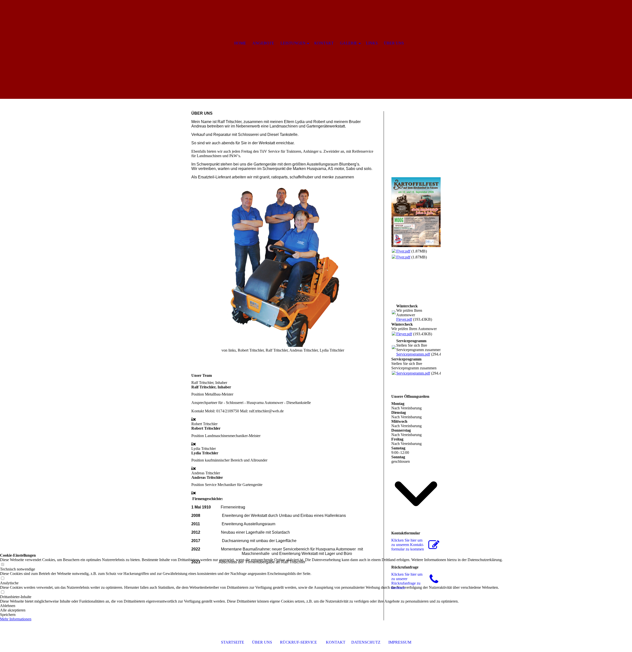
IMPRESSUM (399, 642)
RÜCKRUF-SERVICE (298, 642)
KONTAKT (335, 642)
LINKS (372, 43)
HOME (240, 43)
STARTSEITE (232, 642)
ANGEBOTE (263, 43)
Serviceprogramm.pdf (413, 354)
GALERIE (348, 43)
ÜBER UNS (262, 642)
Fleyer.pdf (404, 319)
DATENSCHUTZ (365, 642)
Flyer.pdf (403, 251)
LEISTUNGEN (293, 43)
